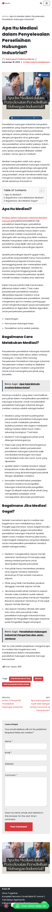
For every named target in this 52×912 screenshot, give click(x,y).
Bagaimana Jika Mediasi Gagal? (22, 201)
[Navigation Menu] (46, 3)
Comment (11, 775)
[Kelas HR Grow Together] (6, 3)
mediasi (38, 679)
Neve (13, 909)
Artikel (26, 62)
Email (8, 752)
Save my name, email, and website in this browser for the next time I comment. (24, 816)
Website (9, 763)
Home (5, 16)
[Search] (41, 3)
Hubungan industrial (20, 679)
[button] (31, 906)
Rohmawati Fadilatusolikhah (20, 59)
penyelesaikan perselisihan (16, 684)
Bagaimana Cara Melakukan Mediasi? (25, 197)
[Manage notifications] (6, 906)
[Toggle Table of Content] (40, 190)
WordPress (35, 909)
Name (9, 741)
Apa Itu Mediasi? (13, 194)
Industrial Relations (40, 62)
